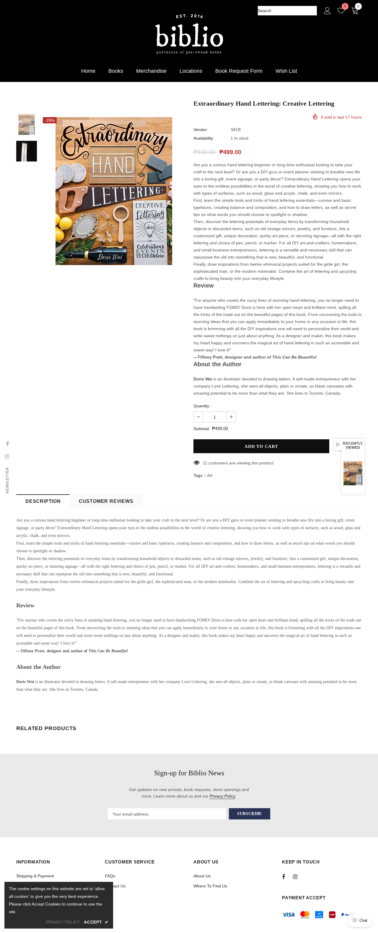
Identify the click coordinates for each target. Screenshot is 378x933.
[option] (114, 191)
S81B (236, 129)
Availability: (203, 138)
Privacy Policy (222, 796)
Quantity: (201, 405)
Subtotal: (201, 428)
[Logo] (189, 34)
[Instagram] (298, 876)
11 (205, 463)
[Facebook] (287, 876)
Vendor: (200, 129)
